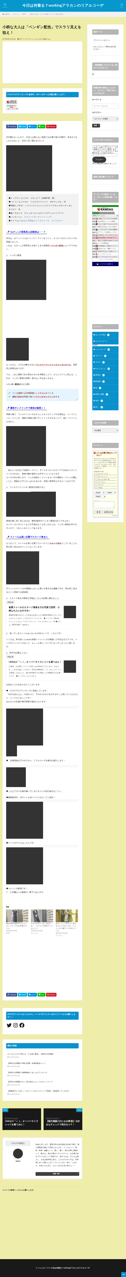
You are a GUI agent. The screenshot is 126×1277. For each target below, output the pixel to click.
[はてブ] (32, 126)
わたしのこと (102, 368)
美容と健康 (101, 394)
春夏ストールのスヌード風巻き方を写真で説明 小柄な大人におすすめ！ (34, 609)
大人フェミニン (103, 476)
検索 (95, 125)
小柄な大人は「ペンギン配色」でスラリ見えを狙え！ (47, 14)
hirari (115, 515)
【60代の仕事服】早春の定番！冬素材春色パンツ (26, 1063)
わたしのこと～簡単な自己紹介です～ (104, 48)
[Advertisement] (42, 62)
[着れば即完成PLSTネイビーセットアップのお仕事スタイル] (17, 915)
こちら (58, 791)
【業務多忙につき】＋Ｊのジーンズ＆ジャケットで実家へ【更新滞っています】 (38, 1091)
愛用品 (99, 375)
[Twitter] (22, 126)
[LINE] (41, 126)
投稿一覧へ (56, 1173)
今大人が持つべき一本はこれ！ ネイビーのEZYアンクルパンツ (42, 926)
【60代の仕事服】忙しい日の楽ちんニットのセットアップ (29, 1082)
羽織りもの (46, 39)
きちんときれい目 (103, 479)
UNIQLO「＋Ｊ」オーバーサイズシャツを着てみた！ (35, 662)
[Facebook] (11, 126)
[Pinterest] (51, 126)
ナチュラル (101, 482)
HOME (7, 14)
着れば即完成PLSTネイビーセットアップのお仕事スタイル (16, 926)
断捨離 (99, 381)
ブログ (99, 362)
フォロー (99, 160)
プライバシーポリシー (102, 40)
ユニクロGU (38, 39)
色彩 (98, 401)
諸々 (98, 407)
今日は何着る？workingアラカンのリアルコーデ (63, 5)
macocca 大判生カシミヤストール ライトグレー (41, 221)
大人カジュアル (103, 474)
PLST (24, 14)
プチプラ (100, 485)
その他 (100, 488)
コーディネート (28, 39)
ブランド (16, 14)
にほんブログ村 (12, 109)
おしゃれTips (102, 335)
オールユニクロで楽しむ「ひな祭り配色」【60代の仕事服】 (30, 1054)
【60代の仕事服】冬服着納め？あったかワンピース (27, 1072)
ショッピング (102, 349)
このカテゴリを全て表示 (105, 259)
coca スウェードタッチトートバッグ (35, 217)
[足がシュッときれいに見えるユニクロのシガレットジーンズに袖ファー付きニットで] (67, 915)
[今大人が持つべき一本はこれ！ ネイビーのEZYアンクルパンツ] (42, 915)
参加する (115, 261)
